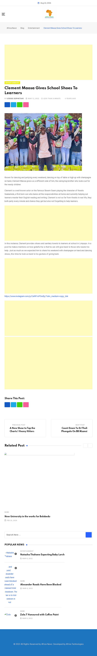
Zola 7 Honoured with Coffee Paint (39, 615)
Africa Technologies (75, 644)
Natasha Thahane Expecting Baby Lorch (42, 555)
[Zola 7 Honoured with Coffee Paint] (11, 614)
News (7, 512)
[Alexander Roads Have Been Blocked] (11, 584)
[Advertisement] (48, 62)
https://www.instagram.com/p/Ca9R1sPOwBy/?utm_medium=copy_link (36, 296)
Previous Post (18, 425)
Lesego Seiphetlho (15, 98)
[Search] (94, 14)
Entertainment (26, 551)
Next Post (80, 425)
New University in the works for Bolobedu (27, 516)
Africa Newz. (47, 644)
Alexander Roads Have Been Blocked (40, 585)
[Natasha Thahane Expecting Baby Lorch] (11, 554)
